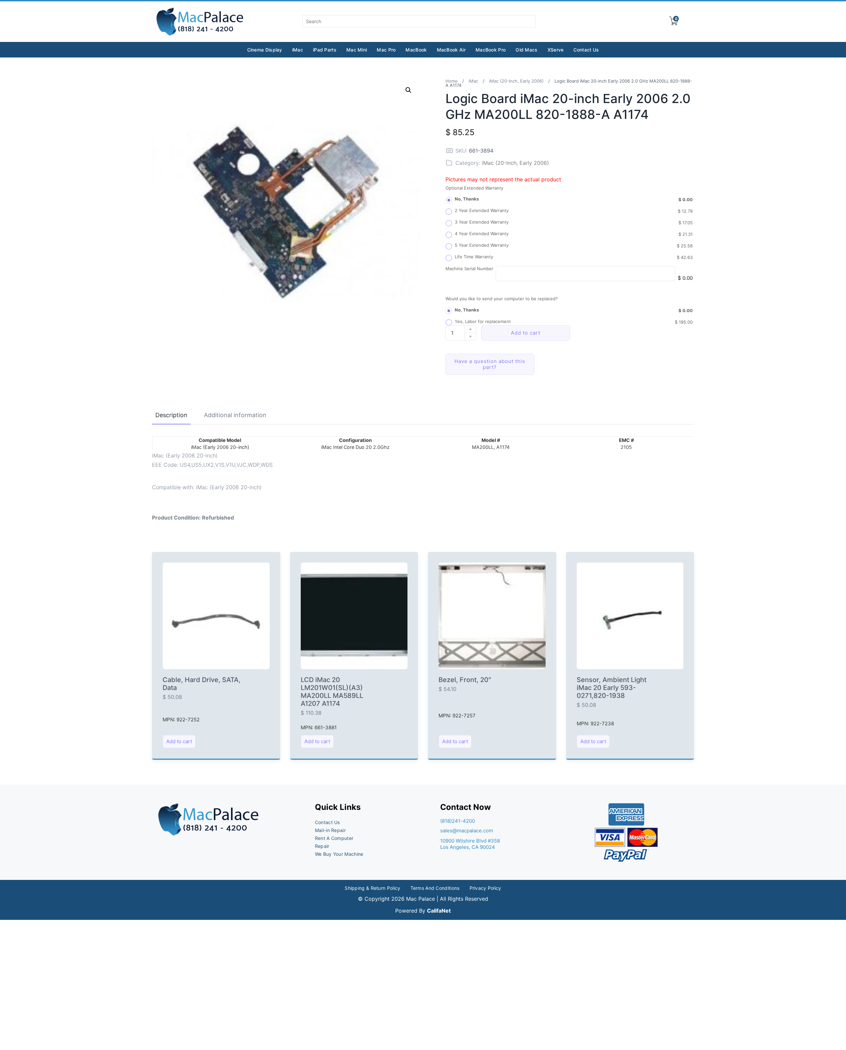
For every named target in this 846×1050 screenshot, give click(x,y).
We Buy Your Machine (339, 854)
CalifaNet (439, 910)
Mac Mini (356, 50)
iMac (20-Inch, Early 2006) (516, 81)
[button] (408, 90)
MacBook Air (451, 50)
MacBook (416, 50)
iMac (297, 50)
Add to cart (525, 333)
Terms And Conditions (435, 888)
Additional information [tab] (235, 415)
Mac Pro (386, 50)
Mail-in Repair (330, 830)
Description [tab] (171, 415)
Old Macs (526, 50)
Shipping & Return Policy (372, 888)
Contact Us (586, 50)
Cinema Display (264, 50)
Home (451, 81)
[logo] (200, 21)
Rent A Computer (334, 838)
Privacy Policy (485, 888)
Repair (322, 846)
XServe (556, 50)
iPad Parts (324, 50)
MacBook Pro (491, 50)
